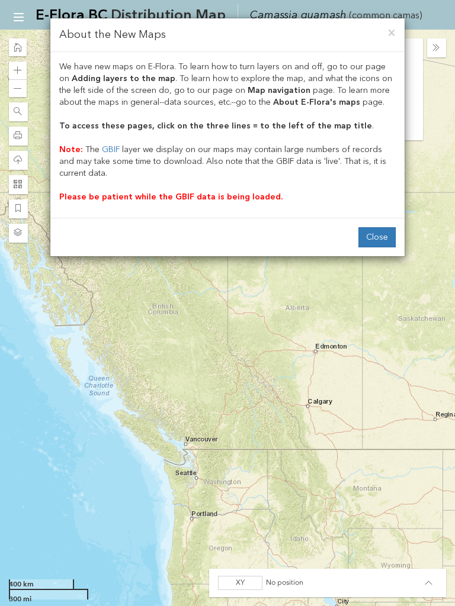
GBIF (111, 149)
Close (377, 237)
